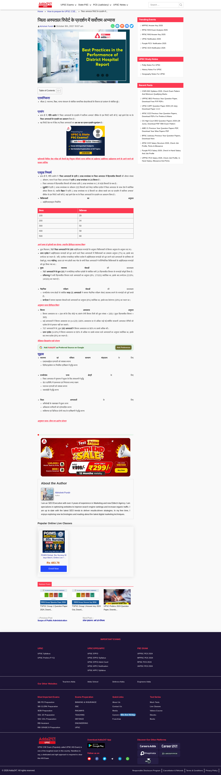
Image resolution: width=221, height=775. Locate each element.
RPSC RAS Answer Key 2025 (153, 34)
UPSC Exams (67, 4)
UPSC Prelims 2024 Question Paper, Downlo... (116, 608)
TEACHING (80, 715)
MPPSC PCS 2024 (145, 658)
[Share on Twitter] (132, 26)
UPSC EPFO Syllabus (96, 658)
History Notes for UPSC (152, 69)
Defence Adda (118, 682)
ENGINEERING (81, 723)
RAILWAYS (79, 711)
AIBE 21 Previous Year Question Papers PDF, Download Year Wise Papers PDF (160, 129)
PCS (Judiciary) (101, 4)
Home (40, 11)
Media (115, 711)
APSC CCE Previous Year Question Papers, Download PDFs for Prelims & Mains (159, 114)
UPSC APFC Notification (97, 666)
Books (152, 719)
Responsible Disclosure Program (146, 770)
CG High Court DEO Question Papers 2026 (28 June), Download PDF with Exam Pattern (161, 122)
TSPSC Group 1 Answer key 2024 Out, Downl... (86, 608)
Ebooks (153, 715)
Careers (123, 715)
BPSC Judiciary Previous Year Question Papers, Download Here (161, 137)
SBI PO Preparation (46, 702)
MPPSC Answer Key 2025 (152, 25)
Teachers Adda (69, 682)
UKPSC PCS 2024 (145, 666)
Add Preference (123, 347)
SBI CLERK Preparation (48, 706)
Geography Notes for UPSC (153, 74)
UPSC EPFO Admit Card (97, 662)
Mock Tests (154, 702)
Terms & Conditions (194, 770)
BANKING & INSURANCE (86, 702)
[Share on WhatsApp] (113, 26)
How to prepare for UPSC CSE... (62, 11)
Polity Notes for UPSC (151, 65)
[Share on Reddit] (122, 26)
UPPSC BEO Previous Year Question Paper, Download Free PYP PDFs (160, 100)
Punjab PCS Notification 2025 (154, 43)
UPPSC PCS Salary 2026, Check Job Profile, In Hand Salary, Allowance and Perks (161, 159)
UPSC (77, 727)
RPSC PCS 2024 (144, 662)
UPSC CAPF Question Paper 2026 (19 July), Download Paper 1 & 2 (160, 107)
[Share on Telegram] (117, 26)
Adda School (92, 682)
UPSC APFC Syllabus (96, 670)
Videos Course (156, 711)
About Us (116, 702)
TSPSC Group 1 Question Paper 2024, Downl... (53, 608)
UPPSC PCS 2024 (145, 654)
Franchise (116, 719)
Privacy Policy (212, 770)
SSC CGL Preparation (47, 719)
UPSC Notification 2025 (151, 39)
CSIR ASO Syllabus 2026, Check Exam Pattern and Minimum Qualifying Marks (161, 92)
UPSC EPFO (92, 654)
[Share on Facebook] (127, 26)
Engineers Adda (144, 682)
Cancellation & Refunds (173, 770)
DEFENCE (79, 719)
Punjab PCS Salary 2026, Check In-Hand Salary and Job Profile (161, 151)
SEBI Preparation (45, 711)
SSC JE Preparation (46, 715)
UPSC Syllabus (44, 654)
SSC (77, 706)
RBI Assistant (43, 723)
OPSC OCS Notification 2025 (153, 48)
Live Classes (155, 706)
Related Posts (44, 584)
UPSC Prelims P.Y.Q (46, 658)
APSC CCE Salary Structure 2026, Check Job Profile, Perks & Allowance (160, 144)
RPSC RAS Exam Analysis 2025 (155, 30)
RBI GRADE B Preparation (49, 727)
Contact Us (117, 706)
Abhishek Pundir (46, 26)
